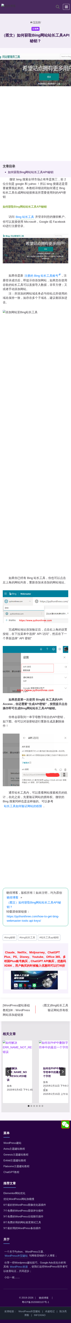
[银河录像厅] (35, 968)
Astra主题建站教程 (14, 1148)
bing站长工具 (27, 937)
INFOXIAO (39, 1315)
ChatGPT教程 (11, 1172)
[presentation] (17, 1051)
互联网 (35, 29)
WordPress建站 (12, 1142)
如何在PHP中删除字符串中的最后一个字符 (53, 1072)
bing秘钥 (9, 937)
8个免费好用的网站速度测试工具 (22, 1222)
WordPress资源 (19, 1266)
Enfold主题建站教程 (14, 1160)
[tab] (28, 1106)
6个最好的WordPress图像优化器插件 (24, 1204)
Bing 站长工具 (25, 217)
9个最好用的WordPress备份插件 (22, 1228)
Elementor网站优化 (14, 1193)
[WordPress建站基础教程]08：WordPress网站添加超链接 (16, 1010)
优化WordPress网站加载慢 (18, 1199)
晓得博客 (12, 897)
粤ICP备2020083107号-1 (35, 1302)
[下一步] (62, 1072)
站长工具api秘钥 (49, 937)
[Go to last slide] (8, 1072)
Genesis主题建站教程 (15, 1154)
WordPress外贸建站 (16, 1255)
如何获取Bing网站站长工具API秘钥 (30, 172)
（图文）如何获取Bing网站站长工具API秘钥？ (34, 905)
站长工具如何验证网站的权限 (23, 806)
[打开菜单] (66, 7)
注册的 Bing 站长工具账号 (41, 275)
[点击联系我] (65, 1124)
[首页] (31, 22)
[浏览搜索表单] (57, 6)
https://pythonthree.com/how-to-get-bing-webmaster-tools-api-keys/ (33, 919)
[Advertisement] (35, 125)
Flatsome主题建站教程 (16, 1166)
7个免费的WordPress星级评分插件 (23, 1210)
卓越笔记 (50, 1311)
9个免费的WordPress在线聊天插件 (23, 1216)
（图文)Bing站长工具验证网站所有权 (54, 1008)
